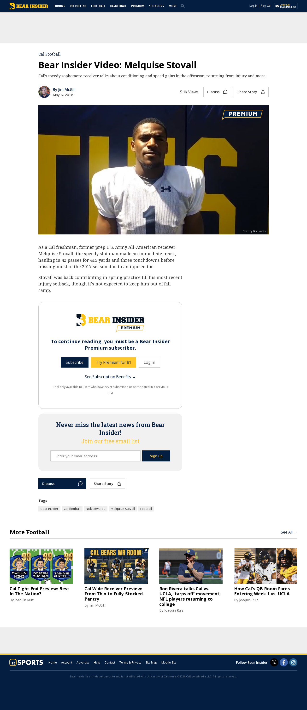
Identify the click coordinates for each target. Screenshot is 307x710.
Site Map (151, 662)
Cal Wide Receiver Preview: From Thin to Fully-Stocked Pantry (113, 594)
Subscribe (74, 362)
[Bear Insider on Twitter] (274, 662)
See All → (289, 532)
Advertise (83, 662)
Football (98, 6)
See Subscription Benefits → (110, 376)
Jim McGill (97, 605)
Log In (253, 6)
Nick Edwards (95, 508)
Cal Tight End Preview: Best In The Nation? (39, 591)
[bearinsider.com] (29, 8)
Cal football (72, 508)
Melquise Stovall (123, 508)
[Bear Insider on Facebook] (284, 662)
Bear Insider (49, 508)
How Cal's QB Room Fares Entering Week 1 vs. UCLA (262, 591)
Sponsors (156, 6)
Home (52, 662)
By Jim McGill (64, 89)
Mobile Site (168, 662)
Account (66, 662)
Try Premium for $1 (113, 362)
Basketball (118, 6)
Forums (59, 6)
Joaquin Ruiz (24, 600)
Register (266, 6)
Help (97, 662)
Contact (110, 662)
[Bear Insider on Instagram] (293, 662)
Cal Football (49, 54)
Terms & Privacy (130, 662)
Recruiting (78, 6)
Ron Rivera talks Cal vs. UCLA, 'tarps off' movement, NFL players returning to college (190, 596)
